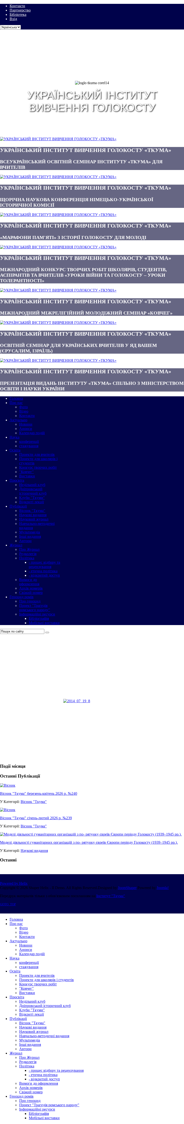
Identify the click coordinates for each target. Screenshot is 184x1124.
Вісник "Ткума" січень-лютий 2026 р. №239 (36, 818)
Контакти (17, 6)
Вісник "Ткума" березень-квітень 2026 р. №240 (38, 793)
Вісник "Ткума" (34, 802)
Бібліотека (18, 14)
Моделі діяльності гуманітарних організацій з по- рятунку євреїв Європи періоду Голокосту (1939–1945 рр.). (89, 842)
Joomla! (163, 888)
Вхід (13, 19)
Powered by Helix (14, 883)
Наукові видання (34, 851)
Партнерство (20, 10)
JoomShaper (127, 888)
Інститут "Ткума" (110, 896)
